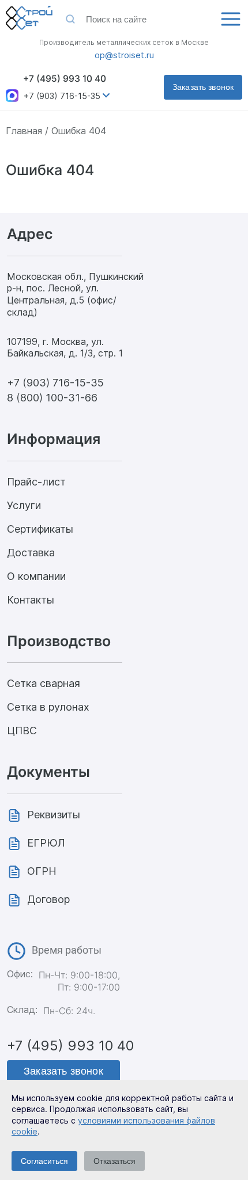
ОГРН (42, 871)
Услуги (24, 505)
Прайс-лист (36, 482)
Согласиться (44, 1161)
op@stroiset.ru (124, 55)
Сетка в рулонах (48, 707)
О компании (36, 576)
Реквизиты (53, 815)
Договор (48, 899)
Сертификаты (40, 529)
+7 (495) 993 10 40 (64, 78)
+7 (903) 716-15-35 (62, 96)
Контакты (30, 600)
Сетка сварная (43, 683)
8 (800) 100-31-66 (52, 398)
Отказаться (114, 1161)
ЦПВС (22, 730)
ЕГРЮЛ (46, 843)
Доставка (31, 553)
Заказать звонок (203, 87)
